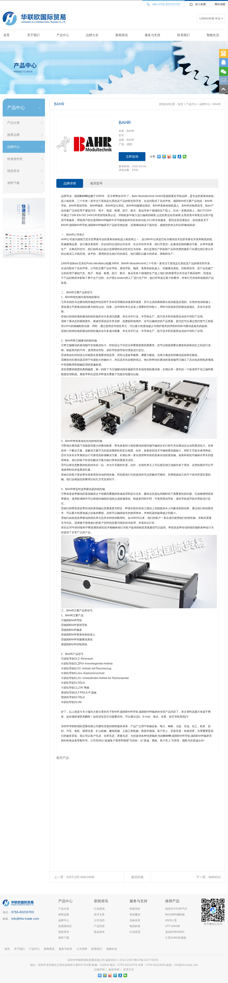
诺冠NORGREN (174, 931)
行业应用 (135, 931)
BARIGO (215, 877)
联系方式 (128, 969)
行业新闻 (99, 908)
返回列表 (137, 877)
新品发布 (99, 931)
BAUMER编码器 (175, 914)
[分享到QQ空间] (164, 156)
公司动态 (99, 920)
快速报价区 (15, 159)
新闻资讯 (121, 35)
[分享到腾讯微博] (174, 156)
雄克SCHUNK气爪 (176, 908)
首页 (6, 35)
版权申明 (114, 969)
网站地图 (220, 4)
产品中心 (63, 35)
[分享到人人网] (179, 156)
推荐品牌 (13, 135)
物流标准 (135, 926)
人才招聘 (81, 948)
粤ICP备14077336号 (146, 960)
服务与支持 (152, 35)
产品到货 (99, 926)
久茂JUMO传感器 (175, 937)
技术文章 (99, 914)
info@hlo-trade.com (25, 918)
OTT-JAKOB (172, 926)
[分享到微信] (185, 156)
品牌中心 (13, 147)
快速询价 (135, 908)
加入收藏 (200, 4)
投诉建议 (135, 914)
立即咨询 (132, 156)
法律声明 (99, 969)
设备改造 (135, 920)
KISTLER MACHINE (81, 877)
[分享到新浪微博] (169, 156)
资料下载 (13, 183)
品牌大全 (92, 35)
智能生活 (213, 35)
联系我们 (183, 35)
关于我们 (33, 35)
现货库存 (13, 171)
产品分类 (13, 122)
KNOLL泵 (171, 920)
